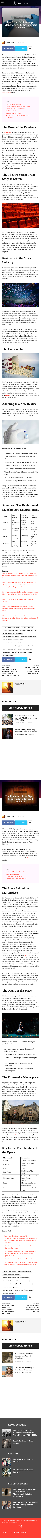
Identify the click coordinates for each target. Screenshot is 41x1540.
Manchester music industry (11, 646)
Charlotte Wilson (21, 734)
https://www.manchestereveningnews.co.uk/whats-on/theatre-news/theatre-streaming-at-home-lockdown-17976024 (19, 609)
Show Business (20, 18)
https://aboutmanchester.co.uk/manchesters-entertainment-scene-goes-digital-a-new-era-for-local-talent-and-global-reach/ (20, 575)
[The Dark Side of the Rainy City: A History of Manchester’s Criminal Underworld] (6, 1492)
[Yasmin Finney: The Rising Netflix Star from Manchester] (7, 733)
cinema (7, 395)
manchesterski (6, 92)
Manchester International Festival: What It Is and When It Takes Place (26, 718)
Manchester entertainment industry (13, 639)
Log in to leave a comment (20, 708)
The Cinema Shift (11, 111)
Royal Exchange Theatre (25, 652)
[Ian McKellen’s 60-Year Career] (6, 1443)
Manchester (7, 132)
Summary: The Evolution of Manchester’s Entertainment (18, 116)
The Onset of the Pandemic (13, 104)
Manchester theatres (9, 649)
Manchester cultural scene (28, 636)
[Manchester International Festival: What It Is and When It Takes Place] (7, 719)
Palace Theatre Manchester (24, 649)
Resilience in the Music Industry (15, 108)
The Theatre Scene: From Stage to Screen (18, 106)
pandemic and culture (9, 652)
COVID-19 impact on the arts (11, 627)
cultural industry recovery (10, 630)
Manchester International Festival (12, 643)
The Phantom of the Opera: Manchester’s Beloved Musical (31, 670)
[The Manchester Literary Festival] (6, 1462)
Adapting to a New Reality (13, 113)
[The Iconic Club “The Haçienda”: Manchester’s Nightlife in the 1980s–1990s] (6, 1433)
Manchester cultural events (11, 636)
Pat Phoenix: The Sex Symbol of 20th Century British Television (25, 1504)
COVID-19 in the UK (27, 627)
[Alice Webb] (4, 42)
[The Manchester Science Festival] (6, 1472)
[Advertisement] (20, 757)
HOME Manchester (8, 633)
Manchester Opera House (28, 646)
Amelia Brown (19, 723)
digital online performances (28, 630)
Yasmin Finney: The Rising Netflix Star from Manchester (26, 731)
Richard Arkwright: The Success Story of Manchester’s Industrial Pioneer (10, 671)
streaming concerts (8, 655)
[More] (29, 48)
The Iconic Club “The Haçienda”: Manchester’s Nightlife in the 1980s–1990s (25, 1432)
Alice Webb (10, 42)
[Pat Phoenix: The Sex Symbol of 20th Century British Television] (6, 1505)
